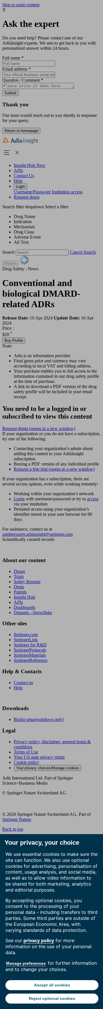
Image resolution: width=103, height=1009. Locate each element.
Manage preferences (26, 963)
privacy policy (38, 940)
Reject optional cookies (52, 998)
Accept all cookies (52, 985)
